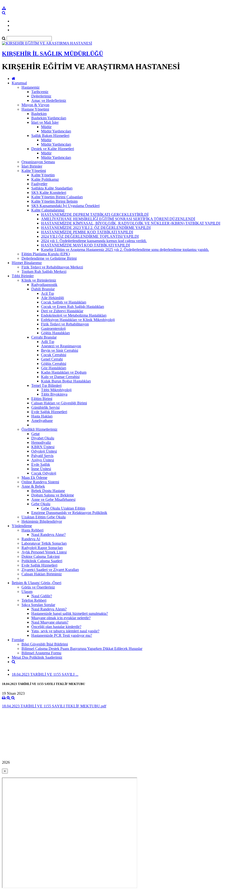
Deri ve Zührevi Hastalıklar (62, 311)
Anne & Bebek (33, 486)
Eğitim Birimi (41, 399)
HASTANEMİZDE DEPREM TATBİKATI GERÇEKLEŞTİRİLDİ (94, 214)
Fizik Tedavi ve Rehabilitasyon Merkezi (52, 267)
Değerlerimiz (41, 96)
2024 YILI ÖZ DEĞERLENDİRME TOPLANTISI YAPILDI (90, 236)
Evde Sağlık (40, 464)
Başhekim (39, 114)
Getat (35, 434)
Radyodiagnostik (44, 285)
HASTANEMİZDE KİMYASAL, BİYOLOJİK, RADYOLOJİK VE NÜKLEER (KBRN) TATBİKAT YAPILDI (130, 223)
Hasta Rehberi (32, 530)
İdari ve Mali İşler (45, 122)
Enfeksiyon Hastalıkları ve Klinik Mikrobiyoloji (78, 320)
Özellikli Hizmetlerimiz (39, 429)
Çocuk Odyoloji (43, 473)
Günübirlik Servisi (45, 407)
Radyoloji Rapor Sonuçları (42, 548)
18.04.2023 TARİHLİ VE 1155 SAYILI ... (45, 674)
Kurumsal (19, 83)
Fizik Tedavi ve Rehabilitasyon (65, 324)
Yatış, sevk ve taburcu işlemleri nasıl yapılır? (65, 631)
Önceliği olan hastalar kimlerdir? (56, 627)
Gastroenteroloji (53, 328)
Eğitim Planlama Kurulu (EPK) (45, 254)
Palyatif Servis (42, 456)
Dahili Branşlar (43, 289)
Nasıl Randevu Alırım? (49, 609)
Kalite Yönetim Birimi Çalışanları (57, 197)
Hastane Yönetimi (35, 109)
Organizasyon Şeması (38, 162)
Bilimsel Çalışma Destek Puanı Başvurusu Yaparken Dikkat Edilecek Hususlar (81, 648)
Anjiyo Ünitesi (42, 460)
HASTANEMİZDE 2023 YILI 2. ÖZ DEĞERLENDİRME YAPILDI (96, 228)
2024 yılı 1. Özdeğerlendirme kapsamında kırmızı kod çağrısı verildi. (94, 241)
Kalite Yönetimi (33, 171)
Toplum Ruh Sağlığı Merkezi (43, 271)
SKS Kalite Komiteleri (48, 192)
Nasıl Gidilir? (41, 596)
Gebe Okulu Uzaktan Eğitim (63, 508)
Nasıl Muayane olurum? (49, 622)
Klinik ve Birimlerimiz (38, 280)
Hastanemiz (30, 87)
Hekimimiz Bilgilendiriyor (41, 521)
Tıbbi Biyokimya (54, 394)
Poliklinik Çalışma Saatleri (41, 561)
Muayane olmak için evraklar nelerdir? (61, 618)
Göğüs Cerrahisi (53, 363)
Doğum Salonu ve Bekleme (52, 495)
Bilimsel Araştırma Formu (41, 653)
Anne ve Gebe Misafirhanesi (53, 499)
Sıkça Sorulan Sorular (38, 605)
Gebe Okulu (40, 504)
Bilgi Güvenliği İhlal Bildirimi (44, 644)
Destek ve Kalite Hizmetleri (52, 149)
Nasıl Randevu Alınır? (48, 534)
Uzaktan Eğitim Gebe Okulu (43, 517)
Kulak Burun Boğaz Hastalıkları (66, 381)
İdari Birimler (31, 166)
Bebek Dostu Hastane (48, 491)
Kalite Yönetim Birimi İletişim (54, 201)
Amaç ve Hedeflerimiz (48, 100)
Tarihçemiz (39, 92)
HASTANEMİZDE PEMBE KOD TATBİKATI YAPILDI (87, 232)
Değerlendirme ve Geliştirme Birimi (49, 258)
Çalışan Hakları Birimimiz (41, 574)
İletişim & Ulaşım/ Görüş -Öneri (36, 583)
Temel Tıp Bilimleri (46, 385)
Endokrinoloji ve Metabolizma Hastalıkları (73, 315)
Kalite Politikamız (45, 179)
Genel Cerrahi (52, 359)
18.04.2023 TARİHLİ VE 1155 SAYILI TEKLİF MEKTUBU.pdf (54, 706)
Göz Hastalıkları (53, 368)
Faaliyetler (39, 184)
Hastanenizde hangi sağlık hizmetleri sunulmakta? (69, 613)
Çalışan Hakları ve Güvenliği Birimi (59, 403)
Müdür (46, 127)
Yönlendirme (22, 526)
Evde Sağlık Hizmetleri (49, 412)
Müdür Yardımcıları (56, 131)
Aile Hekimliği (52, 298)
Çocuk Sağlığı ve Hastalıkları (63, 302)
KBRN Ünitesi (42, 447)
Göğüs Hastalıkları (55, 333)
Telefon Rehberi (33, 600)
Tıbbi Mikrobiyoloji (56, 390)
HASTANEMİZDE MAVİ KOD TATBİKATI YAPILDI (85, 245)
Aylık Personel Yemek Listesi (44, 552)
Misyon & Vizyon (35, 105)
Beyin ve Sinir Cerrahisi (59, 350)
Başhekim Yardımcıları (48, 118)
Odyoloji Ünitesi (44, 451)
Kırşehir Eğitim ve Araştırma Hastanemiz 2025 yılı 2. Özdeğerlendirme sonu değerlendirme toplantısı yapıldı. (125, 249)
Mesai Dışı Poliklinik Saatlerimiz (37, 657)
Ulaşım (26, 591)
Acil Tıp (47, 293)
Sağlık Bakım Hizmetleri (50, 135)
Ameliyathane (42, 420)
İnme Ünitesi (41, 469)
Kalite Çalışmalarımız (47, 210)
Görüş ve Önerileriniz (38, 587)
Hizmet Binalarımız (27, 263)
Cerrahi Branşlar (44, 337)
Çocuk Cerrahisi (53, 355)
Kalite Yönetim (43, 175)
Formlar (18, 640)
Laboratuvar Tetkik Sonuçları (44, 543)
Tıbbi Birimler (23, 276)
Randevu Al (30, 539)
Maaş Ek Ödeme (34, 477)
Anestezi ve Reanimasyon (61, 346)
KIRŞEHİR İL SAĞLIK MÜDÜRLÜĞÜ (52, 53)
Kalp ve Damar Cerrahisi (60, 377)
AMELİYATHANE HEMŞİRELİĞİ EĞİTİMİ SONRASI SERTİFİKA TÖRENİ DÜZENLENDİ (118, 219)
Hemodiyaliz (41, 442)
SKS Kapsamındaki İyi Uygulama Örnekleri (65, 206)
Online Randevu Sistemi (40, 482)
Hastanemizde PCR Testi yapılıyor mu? (61, 635)
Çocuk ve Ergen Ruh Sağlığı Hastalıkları (72, 306)
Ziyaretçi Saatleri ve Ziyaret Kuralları (50, 570)
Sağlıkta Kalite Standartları (52, 188)
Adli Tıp (47, 342)
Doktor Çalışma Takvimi (40, 556)
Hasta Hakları (41, 416)
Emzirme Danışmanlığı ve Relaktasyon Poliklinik (69, 513)
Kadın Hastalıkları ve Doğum (63, 372)
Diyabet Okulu (42, 438)
